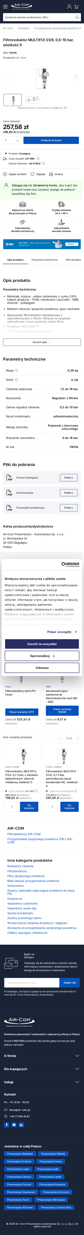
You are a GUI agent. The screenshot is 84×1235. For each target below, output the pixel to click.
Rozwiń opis (40, 342)
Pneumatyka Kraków (19, 1161)
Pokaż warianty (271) (22, 712)
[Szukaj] (77, 17)
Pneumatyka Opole (50, 1176)
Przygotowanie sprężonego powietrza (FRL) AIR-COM (40, 840)
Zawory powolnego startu (24, 918)
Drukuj (59, 174)
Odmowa (42, 667)
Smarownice (15, 885)
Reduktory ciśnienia (20, 866)
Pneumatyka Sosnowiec (21, 1192)
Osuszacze (14, 898)
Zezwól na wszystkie (42, 644)
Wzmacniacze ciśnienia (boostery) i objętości (37, 923)
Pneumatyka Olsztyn (19, 1176)
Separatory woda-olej (21, 908)
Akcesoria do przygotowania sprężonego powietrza (41, 928)
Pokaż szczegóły (59, 631)
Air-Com (21, 57)
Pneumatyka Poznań (19, 1184)
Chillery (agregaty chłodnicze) (27, 932)
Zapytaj (40, 174)
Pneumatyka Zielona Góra (56, 1207)
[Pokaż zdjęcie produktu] (12, 100)
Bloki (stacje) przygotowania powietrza (33, 880)
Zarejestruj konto (45, 185)
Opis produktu (15, 259)
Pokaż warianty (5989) (62, 711)
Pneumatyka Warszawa (51, 1199)
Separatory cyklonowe (22, 903)
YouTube (14, 1124)
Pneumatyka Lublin (18, 1169)
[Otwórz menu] (6, 6)
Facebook (6, 1124)
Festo (8, 686)
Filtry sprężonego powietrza (26, 876)
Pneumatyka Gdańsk (53, 1153)
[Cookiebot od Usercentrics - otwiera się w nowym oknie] (61, 564)
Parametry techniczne (44, 259)
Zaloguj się (19, 185)
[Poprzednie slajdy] (60, 738)
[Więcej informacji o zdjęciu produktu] (65, 107)
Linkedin (21, 1124)
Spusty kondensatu (20, 913)
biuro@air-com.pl (19, 1109)
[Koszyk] (77, 6)
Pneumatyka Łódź (48, 1169)
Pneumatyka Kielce (51, 1161)
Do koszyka (29, 807)
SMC (48, 686)
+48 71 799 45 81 (19, 1116)
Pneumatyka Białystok (20, 1153)
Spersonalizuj (40, 656)
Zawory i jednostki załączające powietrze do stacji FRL (40, 892)
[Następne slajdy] (78, 738)
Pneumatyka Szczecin (56, 1192)
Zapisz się (70, 982)
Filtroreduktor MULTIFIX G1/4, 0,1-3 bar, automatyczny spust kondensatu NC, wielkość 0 (62, 779)
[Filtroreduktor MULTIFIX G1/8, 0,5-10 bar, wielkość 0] (42, 77)
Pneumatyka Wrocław (20, 1207)
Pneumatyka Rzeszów (52, 1184)
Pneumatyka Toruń (18, 1199)
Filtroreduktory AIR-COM (24, 834)
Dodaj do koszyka (51, 140)
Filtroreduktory (17, 871)
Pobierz (68, 477)
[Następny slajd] (76, 77)
